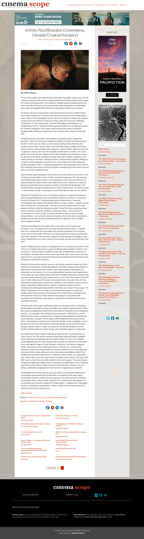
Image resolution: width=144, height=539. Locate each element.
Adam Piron (27, 435)
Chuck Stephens (63, 428)
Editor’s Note (103, 149)
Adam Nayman (104, 244)
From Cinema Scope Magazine (61, 39)
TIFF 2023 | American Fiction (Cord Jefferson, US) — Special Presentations (110, 240)
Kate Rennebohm (63, 418)
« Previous (51, 468)
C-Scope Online (73, 5)
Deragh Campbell (63, 445)
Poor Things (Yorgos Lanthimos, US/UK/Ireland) (67, 441)
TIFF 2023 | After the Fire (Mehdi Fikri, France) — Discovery (111, 227)
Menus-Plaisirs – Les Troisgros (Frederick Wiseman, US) (35, 441)
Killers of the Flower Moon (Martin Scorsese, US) (71, 433)
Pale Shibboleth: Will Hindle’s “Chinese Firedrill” (69, 425)
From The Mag (86, 5)
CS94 (40, 39)
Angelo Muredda (106, 219)
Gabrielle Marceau (107, 177)
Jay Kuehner (27, 445)
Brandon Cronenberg (28, 401)
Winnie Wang (104, 205)
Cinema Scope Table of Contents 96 (34, 457)
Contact (123, 5)
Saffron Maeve (26, 393)
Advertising (113, 5)
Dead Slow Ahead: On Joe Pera (67, 416)
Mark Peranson (105, 152)
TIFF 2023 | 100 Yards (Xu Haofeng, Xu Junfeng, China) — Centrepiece (112, 160)
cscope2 (26, 459)
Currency (45, 39)
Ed (58, 451)
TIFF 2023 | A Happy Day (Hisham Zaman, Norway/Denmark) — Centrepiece (111, 173)
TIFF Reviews (100, 5)
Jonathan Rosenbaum (30, 426)
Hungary (48, 401)
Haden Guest (27, 453)
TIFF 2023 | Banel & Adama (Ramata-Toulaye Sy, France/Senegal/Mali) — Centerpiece (109, 280)
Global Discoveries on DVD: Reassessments (71, 457)
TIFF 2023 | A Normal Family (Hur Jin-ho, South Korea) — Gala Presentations (111, 187)
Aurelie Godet (105, 258)
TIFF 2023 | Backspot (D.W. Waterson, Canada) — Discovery (111, 266)
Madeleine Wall (105, 286)
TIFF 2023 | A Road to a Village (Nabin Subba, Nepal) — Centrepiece (110, 200)
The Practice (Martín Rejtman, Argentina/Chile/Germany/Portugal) (34, 449)
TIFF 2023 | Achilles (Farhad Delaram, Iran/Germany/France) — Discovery (111, 214)
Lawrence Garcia (106, 231)
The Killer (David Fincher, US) (31, 432)
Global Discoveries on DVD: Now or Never (35, 424)
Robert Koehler (62, 436)
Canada (41, 401)
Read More (102, 155)
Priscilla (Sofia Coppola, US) (66, 448)
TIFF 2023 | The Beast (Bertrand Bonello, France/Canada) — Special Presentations (111, 295)
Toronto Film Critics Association (95, 517)
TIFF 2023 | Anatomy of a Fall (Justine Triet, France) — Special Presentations (111, 254)
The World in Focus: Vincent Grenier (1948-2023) (36, 416)
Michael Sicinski (28, 420)
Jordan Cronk (105, 300)
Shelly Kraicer (105, 163)
